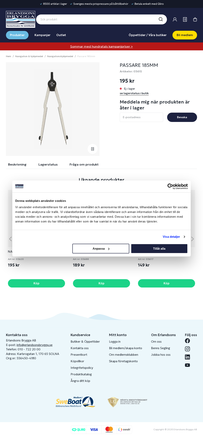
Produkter (17, 35)
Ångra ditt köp (80, 381)
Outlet (61, 35)
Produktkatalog (81, 374)
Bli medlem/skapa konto (125, 348)
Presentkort (79, 354)
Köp (36, 283)
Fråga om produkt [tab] (84, 164)
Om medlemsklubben (123, 354)
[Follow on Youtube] (189, 365)
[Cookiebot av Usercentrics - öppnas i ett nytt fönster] (170, 186)
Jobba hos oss (160, 354)
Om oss (156, 341)
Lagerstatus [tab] (48, 164)
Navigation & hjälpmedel (29, 56)
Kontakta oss (80, 348)
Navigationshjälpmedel (60, 56)
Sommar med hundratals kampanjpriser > (101, 46)
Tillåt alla (159, 248)
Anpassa (99, 248)
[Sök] (160, 19)
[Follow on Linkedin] (189, 357)
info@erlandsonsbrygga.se (35, 345)
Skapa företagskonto (123, 361)
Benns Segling (160, 348)
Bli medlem (185, 35)
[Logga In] (175, 19)
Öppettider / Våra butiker (148, 35)
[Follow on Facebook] (189, 341)
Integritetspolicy (82, 368)
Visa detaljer (171, 236)
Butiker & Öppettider (85, 341)
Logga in (115, 341)
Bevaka (182, 117)
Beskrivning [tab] (17, 164)
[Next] (192, 238)
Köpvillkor (77, 361)
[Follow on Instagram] (189, 349)
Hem (8, 56)
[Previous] (10, 238)
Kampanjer (42, 35)
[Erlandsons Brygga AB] (20, 19)
